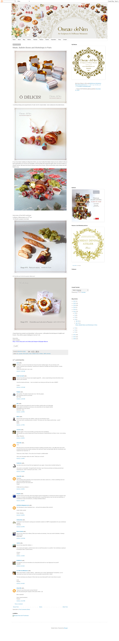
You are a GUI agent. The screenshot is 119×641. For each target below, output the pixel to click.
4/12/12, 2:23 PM (20, 471)
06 (75, 315)
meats (30, 353)
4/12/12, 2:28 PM (20, 489)
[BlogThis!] (33, 351)
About (19, 39)
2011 (74, 334)
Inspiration (53, 39)
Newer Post (16, 607)
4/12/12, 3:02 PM (20, 500)
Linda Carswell (20, 376)
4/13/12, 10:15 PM (21, 601)
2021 (74, 301)
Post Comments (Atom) (24, 609)
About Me (19, 442)
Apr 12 (77, 323)
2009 (74, 338)
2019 (74, 305)
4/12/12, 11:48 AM (21, 399)
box (17, 353)
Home (14, 39)
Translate (83, 292)
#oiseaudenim (81, 85)
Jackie (18, 543)
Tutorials (35, 39)
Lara (18, 362)
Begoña (18, 493)
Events (47, 39)
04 (75, 319)
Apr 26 (77, 321)
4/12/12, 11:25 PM (21, 538)
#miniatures (98, 83)
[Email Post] (29, 351)
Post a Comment (19, 604)
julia (18, 403)
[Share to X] (35, 351)
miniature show (35, 353)
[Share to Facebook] (36, 351)
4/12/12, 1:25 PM (20, 412)
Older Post (65, 607)
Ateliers (29, 39)
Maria (18, 416)
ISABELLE (19, 560)
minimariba (19, 519)
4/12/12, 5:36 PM (20, 515)
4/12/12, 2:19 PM (20, 458)
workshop (48, 353)
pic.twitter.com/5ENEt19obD (84, 86)
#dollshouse (92, 83)
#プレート (87, 85)
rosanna (19, 429)
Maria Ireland (20, 531)
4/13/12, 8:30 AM (20, 566)
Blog (24, 39)
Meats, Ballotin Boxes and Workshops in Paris (86, 325)
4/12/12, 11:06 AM (21, 371)
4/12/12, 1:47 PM (20, 425)
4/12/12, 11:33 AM (21, 387)
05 (75, 317)
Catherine (19, 463)
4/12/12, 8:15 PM (20, 526)
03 (75, 328)
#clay (76, 85)
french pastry (25, 353)
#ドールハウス (93, 85)
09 (75, 313)
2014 (74, 309)
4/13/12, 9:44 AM (20, 583)
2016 (74, 307)
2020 (74, 303)
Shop (59, 39)
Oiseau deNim (75, 265)
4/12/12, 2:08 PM (20, 438)
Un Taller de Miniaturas (22, 570)
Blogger (66, 628)
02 (75, 330)
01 (75, 332)
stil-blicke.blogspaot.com (23, 505)
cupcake (20, 353)
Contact (65, 39)
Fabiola (18, 392)
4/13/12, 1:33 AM (20, 555)
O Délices (41, 353)
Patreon (41, 39)
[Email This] (31, 351)
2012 (74, 311)
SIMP (45, 353)
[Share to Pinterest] (38, 351)
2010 (74, 336)
